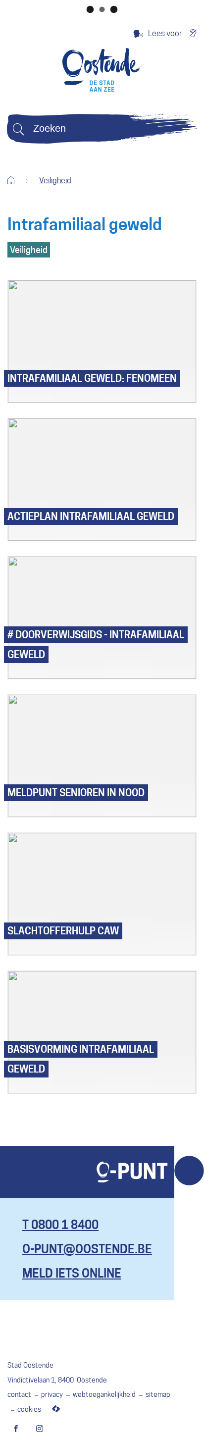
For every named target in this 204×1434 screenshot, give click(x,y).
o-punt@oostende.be (87, 1249)
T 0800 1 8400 (60, 1225)
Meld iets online (71, 1273)
